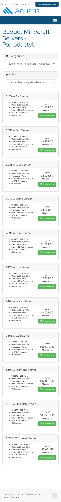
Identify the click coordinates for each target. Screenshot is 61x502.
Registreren (26, 4)
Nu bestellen (48, 115)
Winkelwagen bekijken (47, 4)
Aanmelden (13, 4)
